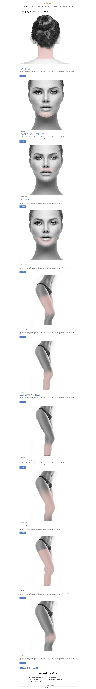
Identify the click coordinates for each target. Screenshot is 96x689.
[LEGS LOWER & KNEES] (48, 365)
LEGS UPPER (25, 330)
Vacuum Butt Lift (54, 6)
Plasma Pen (32, 6)
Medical (38, 6)
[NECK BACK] (48, 39)
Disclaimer (53, 685)
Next (37, 668)
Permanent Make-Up (63, 6)
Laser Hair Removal (24, 66)
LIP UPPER (25, 199)
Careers (42, 685)
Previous (21, 668)
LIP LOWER (25, 264)
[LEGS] (48, 561)
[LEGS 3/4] (48, 496)
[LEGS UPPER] (48, 300)
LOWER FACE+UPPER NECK (32, 134)
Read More (23, 76)
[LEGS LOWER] (48, 431)
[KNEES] (48, 626)
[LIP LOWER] (48, 235)
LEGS (22, 590)
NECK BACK (25, 69)
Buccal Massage (45, 6)
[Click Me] (45, 687)
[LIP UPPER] (48, 170)
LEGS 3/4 (24, 525)
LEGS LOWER (26, 460)
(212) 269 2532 (48, 8)
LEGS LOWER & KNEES (30, 395)
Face (27, 6)
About (70, 6)
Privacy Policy (47, 685)
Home (24, 6)
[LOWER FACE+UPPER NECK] (48, 105)
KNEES (23, 656)
